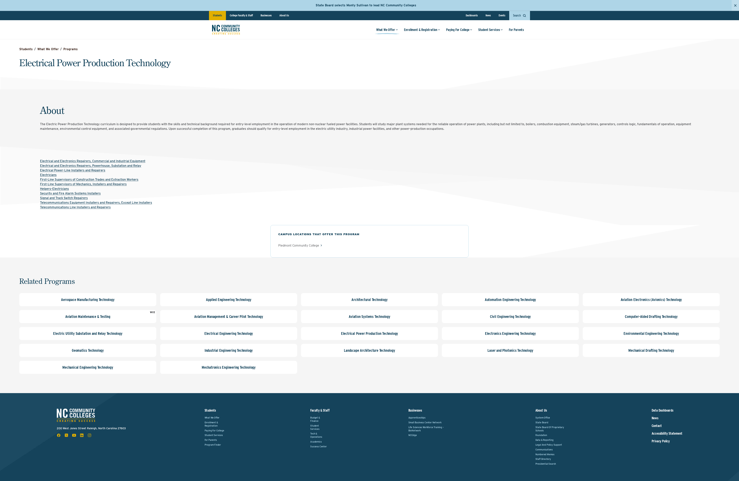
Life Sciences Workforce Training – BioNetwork (426, 429)
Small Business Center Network (424, 422)
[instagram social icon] (89, 435)
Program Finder (213, 444)
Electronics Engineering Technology (510, 333)
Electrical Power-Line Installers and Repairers (72, 170)
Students (217, 15)
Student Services (489, 30)
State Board (541, 422)
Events (502, 15)
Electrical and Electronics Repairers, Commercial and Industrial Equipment (92, 161)
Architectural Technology (369, 299)
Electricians (48, 175)
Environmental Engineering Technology (651, 333)
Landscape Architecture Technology (369, 350)
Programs (70, 49)
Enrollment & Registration (420, 30)
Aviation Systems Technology (369, 316)
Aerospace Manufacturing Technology (87, 299)
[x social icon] (66, 435)
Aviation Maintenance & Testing (87, 316)
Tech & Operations (316, 435)
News (488, 15)
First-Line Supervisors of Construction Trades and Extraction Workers (89, 179)
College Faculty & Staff (241, 15)
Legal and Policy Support (548, 444)
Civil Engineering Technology (510, 316)
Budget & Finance (315, 419)
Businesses (266, 15)
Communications (544, 449)
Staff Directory (543, 459)
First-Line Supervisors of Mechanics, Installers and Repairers (83, 184)
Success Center (318, 446)
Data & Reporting (544, 439)
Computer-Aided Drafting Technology (651, 316)
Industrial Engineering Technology (229, 350)
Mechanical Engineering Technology (87, 367)
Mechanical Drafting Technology (651, 350)
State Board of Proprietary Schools (549, 429)
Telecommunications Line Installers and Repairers (75, 207)
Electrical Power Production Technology (369, 333)
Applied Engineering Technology (228, 299)
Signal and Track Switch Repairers (64, 198)
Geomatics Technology (88, 350)
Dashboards (472, 15)
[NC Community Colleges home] (226, 29)
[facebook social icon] (59, 435)
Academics (316, 441)
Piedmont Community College (298, 245)
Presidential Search (545, 463)
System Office (542, 417)
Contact (657, 426)
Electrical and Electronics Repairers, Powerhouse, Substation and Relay (90, 166)
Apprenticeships (417, 417)
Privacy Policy (661, 441)
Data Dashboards (662, 410)
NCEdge (412, 435)
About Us (284, 15)
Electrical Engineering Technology (228, 333)
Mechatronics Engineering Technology (229, 367)
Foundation (541, 435)
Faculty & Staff (319, 410)
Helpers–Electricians (54, 189)
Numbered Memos (544, 454)
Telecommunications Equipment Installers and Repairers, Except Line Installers (96, 202)
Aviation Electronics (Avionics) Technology (651, 299)
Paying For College (457, 30)
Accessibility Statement (667, 433)
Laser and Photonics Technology (510, 350)
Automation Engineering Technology (510, 299)
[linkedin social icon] (82, 435)
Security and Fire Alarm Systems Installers (70, 193)
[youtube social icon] (74, 435)
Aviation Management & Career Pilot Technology (228, 316)
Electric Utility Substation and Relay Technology (87, 333)
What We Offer (385, 30)
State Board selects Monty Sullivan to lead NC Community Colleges (366, 5)
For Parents (516, 30)
